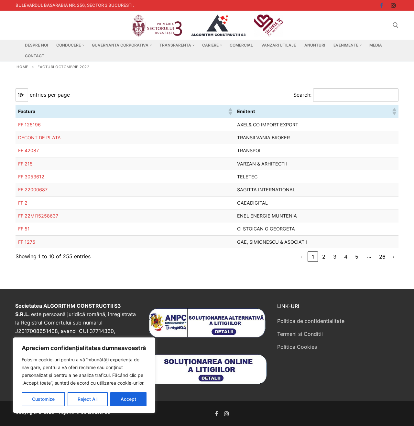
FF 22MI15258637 (38, 215)
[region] (84, 375)
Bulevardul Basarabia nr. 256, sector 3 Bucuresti (74, 5)
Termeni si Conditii (300, 334)
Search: (302, 94)
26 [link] (382, 256)
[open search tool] (395, 25)
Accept (128, 399)
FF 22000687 (33, 189)
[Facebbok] (382, 5)
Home (22, 67)
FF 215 (25, 163)
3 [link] (334, 256)
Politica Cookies (297, 347)
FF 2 (22, 203)
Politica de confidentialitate (310, 321)
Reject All (87, 399)
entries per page (50, 94)
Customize (43, 399)
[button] (230, 111)
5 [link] (356, 256)
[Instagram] (393, 5)
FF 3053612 (31, 176)
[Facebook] (217, 414)
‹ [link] (302, 256)
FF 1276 (26, 242)
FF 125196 (29, 124)
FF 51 (24, 228)
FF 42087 (28, 150)
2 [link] (323, 256)
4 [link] (345, 256)
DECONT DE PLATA (39, 137)
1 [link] (313, 256)
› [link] (393, 256)
